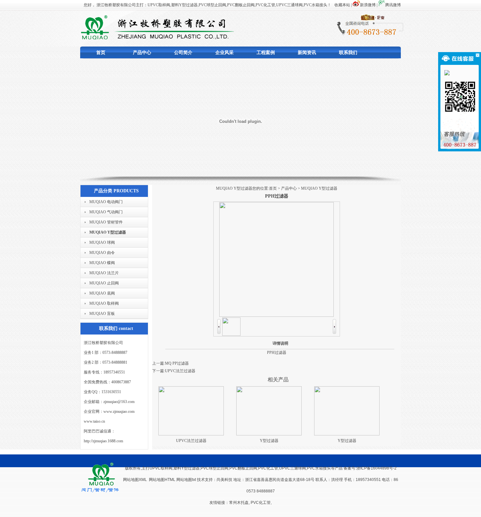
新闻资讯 (307, 52)
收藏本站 (342, 5)
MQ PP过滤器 (177, 363)
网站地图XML (135, 479)
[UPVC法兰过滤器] (191, 434)
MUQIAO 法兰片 (104, 273)
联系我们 (348, 52)
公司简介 (183, 52)
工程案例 (266, 52)
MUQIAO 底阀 (102, 293)
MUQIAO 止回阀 (104, 283)
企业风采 (224, 52)
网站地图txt (186, 479)
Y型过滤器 (269, 440)
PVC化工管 (261, 502)
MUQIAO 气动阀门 (106, 212)
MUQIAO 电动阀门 (106, 202)
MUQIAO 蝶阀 (102, 262)
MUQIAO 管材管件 (106, 222)
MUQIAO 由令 (102, 252)
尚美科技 (224, 479)
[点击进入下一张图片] (276, 315)
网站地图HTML (162, 479)
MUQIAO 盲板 (102, 313)
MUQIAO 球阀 (102, 242)
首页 (100, 52)
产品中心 (142, 52)
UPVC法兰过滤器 (180, 371)
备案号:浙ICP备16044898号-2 (370, 468)
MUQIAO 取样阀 (104, 303)
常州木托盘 (239, 502)
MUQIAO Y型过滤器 (107, 232)
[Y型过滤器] (269, 434)
